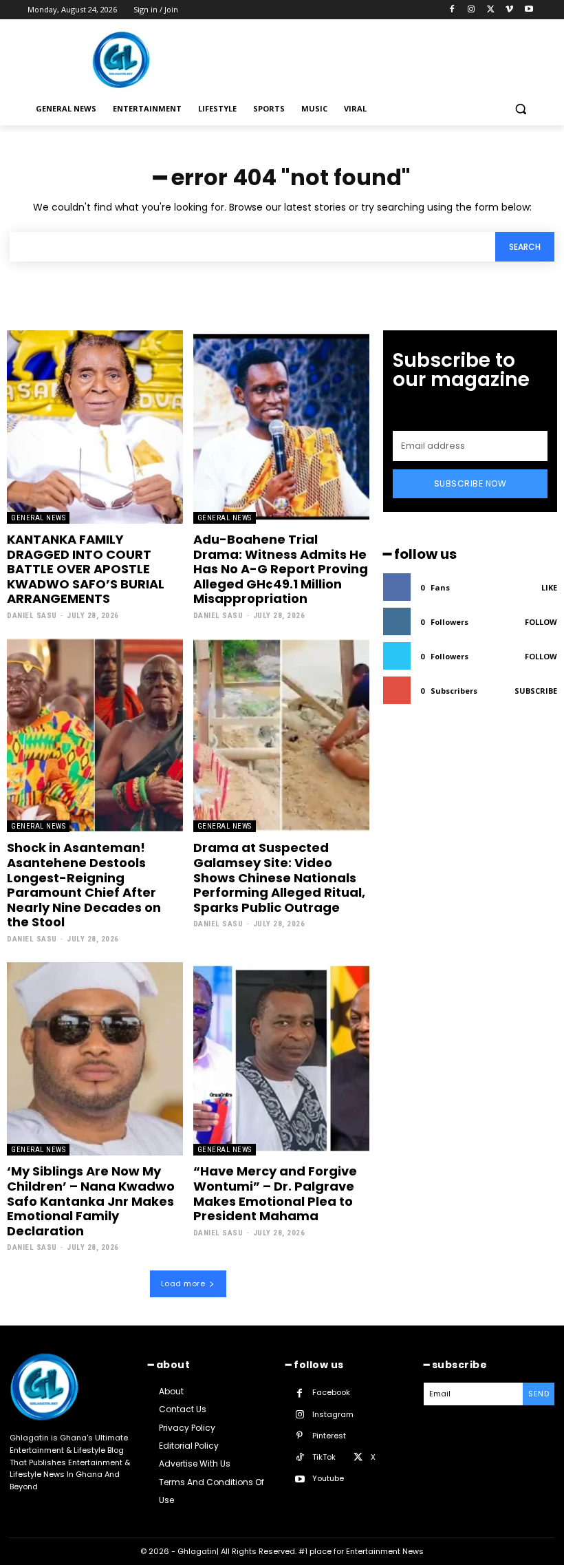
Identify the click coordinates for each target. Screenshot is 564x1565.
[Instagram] (471, 10)
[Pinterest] (299, 1436)
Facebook (331, 1392)
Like (549, 587)
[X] (491, 10)
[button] (520, 109)
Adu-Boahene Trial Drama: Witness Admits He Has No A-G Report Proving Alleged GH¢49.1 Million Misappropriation (280, 569)
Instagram (333, 1414)
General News (38, 517)
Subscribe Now (470, 483)
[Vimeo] (509, 10)
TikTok (324, 1456)
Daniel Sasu (32, 615)
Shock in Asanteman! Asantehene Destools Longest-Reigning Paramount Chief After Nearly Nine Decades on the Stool (84, 884)
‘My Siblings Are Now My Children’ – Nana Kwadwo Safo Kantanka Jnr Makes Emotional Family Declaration (91, 1200)
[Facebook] (452, 10)
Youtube (328, 1478)
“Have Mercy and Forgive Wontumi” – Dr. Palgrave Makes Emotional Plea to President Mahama (275, 1193)
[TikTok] (299, 1457)
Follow (541, 622)
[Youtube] (528, 10)
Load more (183, 1283)
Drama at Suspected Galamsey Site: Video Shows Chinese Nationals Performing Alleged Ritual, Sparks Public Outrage (279, 877)
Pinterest (329, 1435)
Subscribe (535, 690)
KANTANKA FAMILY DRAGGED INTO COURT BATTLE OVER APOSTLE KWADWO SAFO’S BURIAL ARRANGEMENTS (85, 569)
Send (538, 1393)
